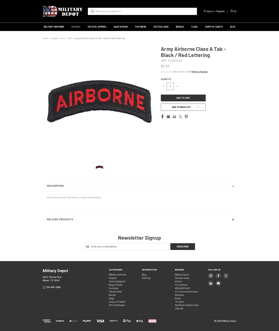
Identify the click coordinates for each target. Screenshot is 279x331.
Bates (178, 298)
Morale (180, 26)
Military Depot (182, 274)
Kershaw (179, 295)
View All (179, 308)
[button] (199, 72)
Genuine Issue (182, 278)
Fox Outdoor (181, 285)
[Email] (168, 116)
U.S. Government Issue (186, 291)
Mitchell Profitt (182, 288)
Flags (194, 26)
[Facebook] (162, 116)
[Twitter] (180, 116)
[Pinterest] (186, 116)
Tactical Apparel (97, 26)
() (234, 11)
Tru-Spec (179, 301)
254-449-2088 (53, 287)
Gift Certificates (117, 305)
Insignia (75, 26)
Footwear (140, 26)
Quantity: (166, 79)
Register (220, 11)
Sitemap (146, 278)
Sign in (210, 11)
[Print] (174, 116)
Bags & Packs (121, 26)
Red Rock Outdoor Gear (187, 305)
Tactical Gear (161, 26)
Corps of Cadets (214, 26)
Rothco (178, 281)
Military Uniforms (54, 26)
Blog (232, 26)
